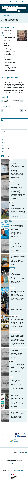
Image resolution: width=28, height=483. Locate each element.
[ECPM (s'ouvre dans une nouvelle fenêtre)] (7, 435)
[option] (14, 169)
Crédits (21, 469)
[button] (7, 2)
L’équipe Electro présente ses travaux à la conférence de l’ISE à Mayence (17, 293)
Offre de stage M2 (15, 243)
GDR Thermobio (14, 350)
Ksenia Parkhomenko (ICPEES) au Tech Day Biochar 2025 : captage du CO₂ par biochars (17, 337)
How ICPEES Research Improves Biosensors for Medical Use (16, 382)
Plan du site (7, 469)
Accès (17, 463)
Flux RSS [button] (23, 452)
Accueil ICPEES (3, 15)
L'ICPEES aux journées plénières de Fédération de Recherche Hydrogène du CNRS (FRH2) (18, 207)
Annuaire (19, 1)
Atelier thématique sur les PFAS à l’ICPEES (17, 307)
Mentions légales (15, 469)
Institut (8, 15)
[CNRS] (19, 10)
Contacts (12, 463)
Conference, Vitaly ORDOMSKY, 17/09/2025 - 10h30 (17, 365)
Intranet (12, 1)
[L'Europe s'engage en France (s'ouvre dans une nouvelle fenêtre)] (14, 441)
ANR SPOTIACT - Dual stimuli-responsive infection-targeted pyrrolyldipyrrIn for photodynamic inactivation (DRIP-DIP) (18, 274)
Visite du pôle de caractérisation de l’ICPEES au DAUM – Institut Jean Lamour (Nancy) (17, 397)
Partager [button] (16, 452)
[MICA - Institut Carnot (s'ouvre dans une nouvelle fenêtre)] (20, 435)
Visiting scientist (14, 412)
